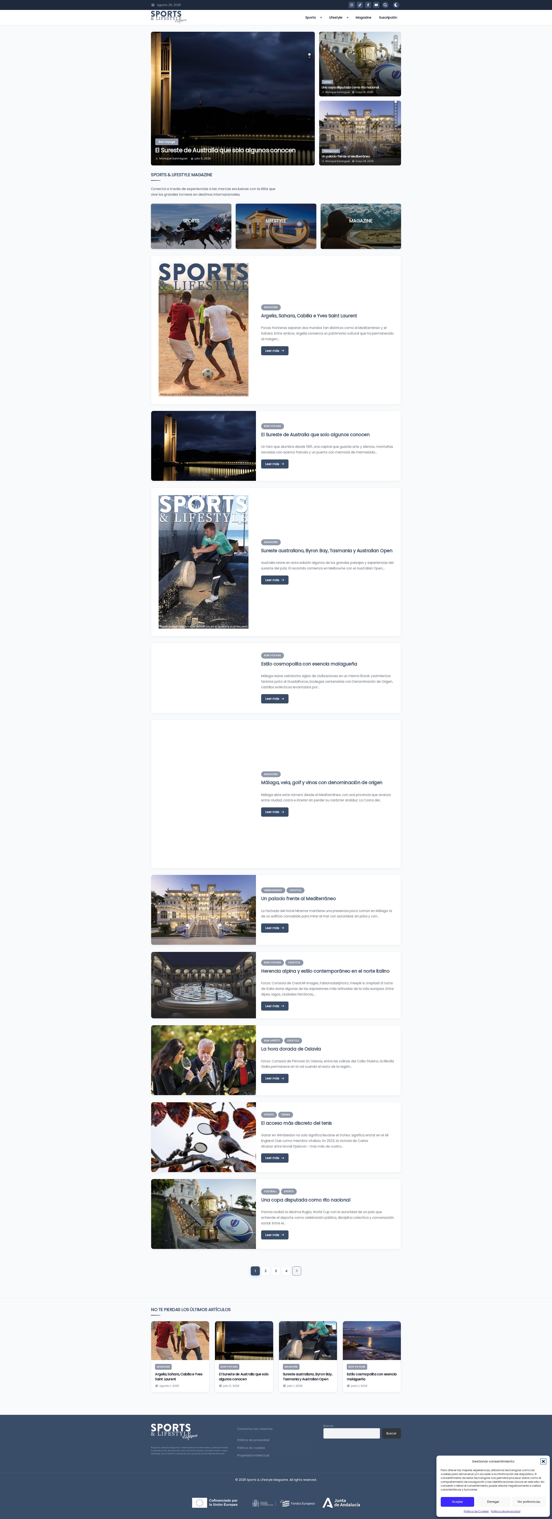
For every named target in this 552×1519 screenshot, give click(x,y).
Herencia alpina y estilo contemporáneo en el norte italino (359, 154)
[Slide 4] (396, 46)
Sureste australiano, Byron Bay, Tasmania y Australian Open (326, 550)
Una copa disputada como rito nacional (305, 1200)
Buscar (328, 1426)
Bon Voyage (167, 142)
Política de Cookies (476, 1511)
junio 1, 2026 (203, 158)
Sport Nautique (331, 82)
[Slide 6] (396, 111)
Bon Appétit (272, 1040)
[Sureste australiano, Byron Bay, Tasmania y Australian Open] (308, 1340)
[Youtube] (376, 5)
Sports (310, 17)
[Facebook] (368, 5)
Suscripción (388, 17)
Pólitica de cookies (251, 1448)
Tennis (285, 1114)
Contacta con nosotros (255, 1429)
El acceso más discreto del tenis (296, 1123)
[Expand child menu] (321, 17)
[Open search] (385, 5)
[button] (543, 1461)
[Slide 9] (396, 120)
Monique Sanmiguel (173, 158)
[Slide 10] (396, 123)
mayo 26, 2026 (365, 161)
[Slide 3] (396, 43)
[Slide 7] (396, 114)
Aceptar (457, 1501)
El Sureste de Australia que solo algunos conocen (315, 434)
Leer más (191, 234)
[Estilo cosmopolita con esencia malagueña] (372, 1340)
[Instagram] (351, 5)
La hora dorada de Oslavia (291, 1049)
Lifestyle (335, 17)
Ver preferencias (528, 1501)
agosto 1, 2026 (169, 1386)
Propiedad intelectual (253, 1455)
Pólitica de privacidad (253, 1440)
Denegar (493, 1501)
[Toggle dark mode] (396, 5)
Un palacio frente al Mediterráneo (298, 898)
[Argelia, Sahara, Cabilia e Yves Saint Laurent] (180, 1340)
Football (270, 1191)
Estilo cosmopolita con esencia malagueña (217, 150)
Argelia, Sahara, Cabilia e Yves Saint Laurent (309, 316)
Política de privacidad (505, 1511)
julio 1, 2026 (295, 1386)
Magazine (363, 17)
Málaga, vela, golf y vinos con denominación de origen (321, 782)
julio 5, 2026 (231, 1386)
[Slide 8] (396, 117)
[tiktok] (360, 5)
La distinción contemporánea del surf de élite (354, 87)
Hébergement (273, 890)
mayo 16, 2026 (364, 92)
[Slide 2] (309, 57)
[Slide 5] (396, 49)
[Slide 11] (396, 126)
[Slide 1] (309, 54)
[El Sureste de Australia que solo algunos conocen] (244, 1340)
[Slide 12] (396, 129)
